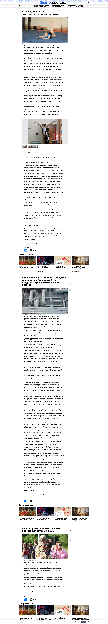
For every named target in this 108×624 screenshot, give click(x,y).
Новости (24, 525)
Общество (24, 275)
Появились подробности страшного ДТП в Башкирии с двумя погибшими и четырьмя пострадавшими (76, 6)
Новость (21, 5)
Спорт (23, 8)
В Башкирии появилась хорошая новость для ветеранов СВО (57, 6)
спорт (28, 243)
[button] (66, 131)
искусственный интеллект (31, 494)
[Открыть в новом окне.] (26, 250)
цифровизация (41, 494)
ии (37, 494)
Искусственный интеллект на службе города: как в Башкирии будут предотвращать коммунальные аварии (41, 6)
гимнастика (32, 243)
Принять (83, 621)
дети (36, 243)
